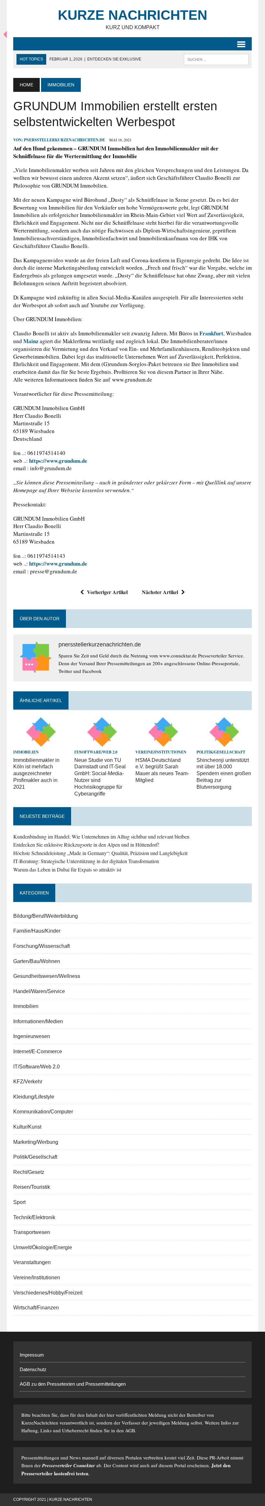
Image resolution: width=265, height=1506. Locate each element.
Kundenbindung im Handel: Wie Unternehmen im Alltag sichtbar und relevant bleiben (101, 836)
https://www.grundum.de (58, 461)
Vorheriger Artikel (107, 592)
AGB (130, 1430)
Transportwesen (31, 1232)
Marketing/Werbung (35, 1142)
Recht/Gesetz (28, 1172)
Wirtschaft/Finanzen (36, 1307)
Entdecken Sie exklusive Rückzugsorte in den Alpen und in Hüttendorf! (86, 844)
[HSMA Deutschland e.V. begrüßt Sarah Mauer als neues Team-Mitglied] (163, 743)
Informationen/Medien (38, 1021)
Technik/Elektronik (34, 1217)
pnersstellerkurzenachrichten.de (64, 140)
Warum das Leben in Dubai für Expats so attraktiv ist (67, 869)
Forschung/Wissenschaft (41, 946)
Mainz (30, 341)
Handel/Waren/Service (39, 991)
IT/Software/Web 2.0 (95, 752)
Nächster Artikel (160, 592)
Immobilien (26, 752)
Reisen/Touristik (31, 1187)
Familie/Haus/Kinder (36, 931)
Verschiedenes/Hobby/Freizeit (47, 1292)
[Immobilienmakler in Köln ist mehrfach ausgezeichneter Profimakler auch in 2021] (41, 743)
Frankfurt (211, 333)
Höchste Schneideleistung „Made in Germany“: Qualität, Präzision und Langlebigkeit (100, 853)
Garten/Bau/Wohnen (36, 961)
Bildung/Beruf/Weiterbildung (45, 916)
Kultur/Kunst (27, 1127)
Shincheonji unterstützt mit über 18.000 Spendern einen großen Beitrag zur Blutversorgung (223, 773)
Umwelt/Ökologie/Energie (42, 1247)
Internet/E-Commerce (37, 1051)
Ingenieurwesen (31, 1036)
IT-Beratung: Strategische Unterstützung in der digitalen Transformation (86, 861)
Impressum (32, 1355)
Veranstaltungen (32, 1262)
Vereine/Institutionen (160, 752)
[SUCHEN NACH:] (216, 59)
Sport (19, 1202)
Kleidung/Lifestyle (33, 1097)
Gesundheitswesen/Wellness (46, 976)
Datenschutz (33, 1369)
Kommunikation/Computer (43, 1111)
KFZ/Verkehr (27, 1081)
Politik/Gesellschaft (220, 752)
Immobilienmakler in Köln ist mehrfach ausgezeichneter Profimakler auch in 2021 (36, 773)
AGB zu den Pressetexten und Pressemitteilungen (73, 1384)
